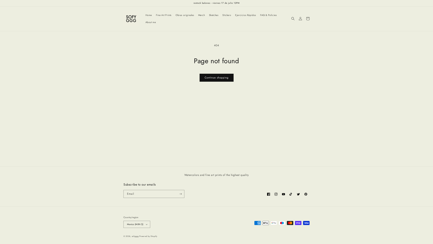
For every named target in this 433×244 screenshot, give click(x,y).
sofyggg (135, 236)
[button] (293, 18)
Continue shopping (217, 77)
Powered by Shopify (148, 236)
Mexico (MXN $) (135, 224)
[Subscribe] (180, 194)
